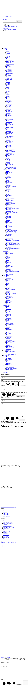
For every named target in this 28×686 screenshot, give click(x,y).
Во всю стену (9, 239)
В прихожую (9, 211)
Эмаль (7, 88)
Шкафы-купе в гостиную (12, 208)
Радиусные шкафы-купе (12, 227)
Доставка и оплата (7, 350)
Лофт (7, 128)
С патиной (9, 101)
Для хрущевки (9, 144)
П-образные (9, 111)
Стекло (8, 199)
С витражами (9, 204)
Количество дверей (11, 233)
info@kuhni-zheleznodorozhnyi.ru (8, 507)
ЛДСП (8, 95)
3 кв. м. (8, 159)
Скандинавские (10, 136)
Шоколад (8, 66)
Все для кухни (9, 164)
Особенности (9, 141)
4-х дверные (9, 236)
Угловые (8, 113)
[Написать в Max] (2, 547)
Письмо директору (5, 657)
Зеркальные (9, 296)
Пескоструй (9, 202)
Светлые (8, 177)
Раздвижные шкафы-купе (12, 243)
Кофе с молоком (10, 61)
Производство (9, 356)
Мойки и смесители (11, 167)
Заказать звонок (4, 543)
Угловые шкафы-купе (11, 230)
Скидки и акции (10, 367)
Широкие (8, 229)
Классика (8, 278)
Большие (8, 184)
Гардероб (8, 247)
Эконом (8, 249)
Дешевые (8, 105)
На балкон (8, 218)
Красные (8, 55)
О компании (6, 355)
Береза (7, 91)
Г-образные (9, 222)
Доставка (8, 352)
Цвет (7, 49)
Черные (8, 52)
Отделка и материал (11, 186)
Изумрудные (9, 73)
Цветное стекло (10, 200)
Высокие (8, 221)
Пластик (8, 97)
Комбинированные (11, 203)
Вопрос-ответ (9, 369)
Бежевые (8, 58)
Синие (8, 84)
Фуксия (8, 65)
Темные (8, 174)
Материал (8, 85)
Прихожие (6, 275)
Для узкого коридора (11, 303)
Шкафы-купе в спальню (12, 212)
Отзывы (8, 360)
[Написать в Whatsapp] (14, 583)
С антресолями (10, 147)
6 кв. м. (8, 162)
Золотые (8, 83)
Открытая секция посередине (13, 244)
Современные (9, 119)
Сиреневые (9, 78)
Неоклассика (9, 132)
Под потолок (9, 242)
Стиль (7, 118)
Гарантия (8, 358)
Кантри (8, 125)
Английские (9, 122)
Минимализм (9, 133)
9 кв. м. (8, 163)
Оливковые (9, 69)
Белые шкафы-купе (11, 178)
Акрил (8, 89)
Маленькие (9, 182)
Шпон (7, 98)
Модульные (9, 153)
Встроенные (9, 146)
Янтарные (8, 76)
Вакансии (8, 363)
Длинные (8, 223)
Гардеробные (6, 305)
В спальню (9, 346)
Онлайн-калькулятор (11, 368)
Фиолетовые (9, 80)
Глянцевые (9, 60)
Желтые (8, 53)
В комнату (8, 343)
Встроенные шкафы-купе (12, 240)
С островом (9, 150)
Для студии (9, 142)
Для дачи (8, 145)
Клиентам (5, 365)
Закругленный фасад (11, 231)
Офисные (8, 214)
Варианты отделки (11, 165)
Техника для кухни (11, 168)
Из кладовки (9, 336)
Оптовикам (9, 371)
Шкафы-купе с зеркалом (12, 196)
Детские (8, 213)
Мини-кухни (9, 156)
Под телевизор (9, 274)
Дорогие (8, 106)
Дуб (7, 93)
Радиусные (9, 115)
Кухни (5, 48)
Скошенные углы (10, 116)
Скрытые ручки (10, 154)
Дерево (8, 92)
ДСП (7, 102)
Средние (8, 185)
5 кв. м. (8, 160)
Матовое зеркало (10, 198)
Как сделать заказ (10, 351)
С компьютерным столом (12, 271)
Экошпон (8, 100)
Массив (8, 96)
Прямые (8, 114)
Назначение (9, 207)
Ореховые (8, 75)
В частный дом (10, 347)
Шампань (8, 67)
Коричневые (9, 172)
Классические (9, 127)
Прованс (8, 131)
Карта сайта (9, 364)
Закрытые (8, 337)
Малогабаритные (10, 151)
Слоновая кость (10, 64)
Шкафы (5, 512)
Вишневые (9, 71)
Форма (8, 110)
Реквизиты (9, 361)
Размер (8, 155)
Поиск (18, 21)
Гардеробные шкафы (11, 341)
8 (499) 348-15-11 (15, 26)
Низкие (8, 225)
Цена (7, 312)
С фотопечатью (10, 205)
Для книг (8, 216)
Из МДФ (8, 294)
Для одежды (9, 217)
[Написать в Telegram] (14, 565)
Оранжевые (9, 70)
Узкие (7, 158)
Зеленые (8, 56)
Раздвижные (9, 340)
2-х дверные (9, 234)
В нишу (8, 345)
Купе (7, 298)
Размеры (8, 316)
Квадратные (9, 329)
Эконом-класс (9, 107)
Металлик (8, 62)
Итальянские (9, 124)
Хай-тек (8, 140)
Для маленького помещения (13, 248)
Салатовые (9, 79)
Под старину (9, 134)
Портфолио (9, 359)
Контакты (5, 372)
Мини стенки (9, 266)
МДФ (7, 87)
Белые (7, 51)
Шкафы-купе (6, 169)
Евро (7, 120)
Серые (7, 57)
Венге (7, 74)
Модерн (8, 129)
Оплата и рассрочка (11, 354)
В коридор (8, 209)
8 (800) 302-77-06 (7, 26)
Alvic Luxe (8, 190)
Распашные (9, 245)
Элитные (8, 109)
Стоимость (9, 104)
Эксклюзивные (10, 138)
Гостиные (5, 251)
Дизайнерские (9, 123)
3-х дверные (9, 235)
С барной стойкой (10, 149)
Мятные (8, 82)
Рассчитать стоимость (14, 543)
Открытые (8, 338)
